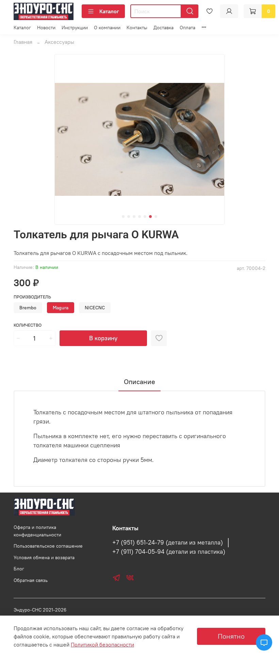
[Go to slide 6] (150, 216)
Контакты (137, 27)
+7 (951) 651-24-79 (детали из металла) (167, 542)
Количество (28, 325)
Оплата (187, 27)
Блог (19, 569)
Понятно (231, 636)
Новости (46, 27)
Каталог (109, 11)
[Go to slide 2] (128, 216)
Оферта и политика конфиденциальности (37, 531)
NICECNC (95, 308)
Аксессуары (59, 41)
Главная (23, 41)
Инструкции (75, 27)
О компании (107, 27)
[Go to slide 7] (155, 216)
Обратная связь (31, 580)
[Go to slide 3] (134, 216)
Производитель (32, 296)
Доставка (163, 27)
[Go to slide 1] (123, 216)
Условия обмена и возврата (44, 557)
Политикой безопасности (102, 644)
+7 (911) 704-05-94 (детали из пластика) (168, 551)
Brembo (27, 308)
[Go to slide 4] (139, 216)
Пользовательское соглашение (48, 546)
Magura (60, 308)
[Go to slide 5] (145, 216)
